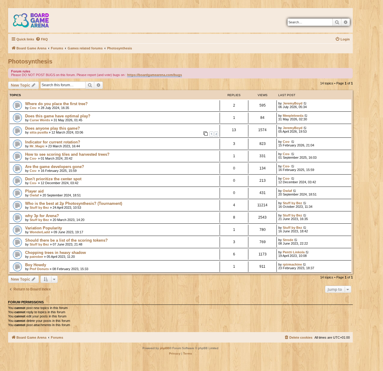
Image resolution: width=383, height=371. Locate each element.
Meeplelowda (293, 115)
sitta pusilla (39, 132)
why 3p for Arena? (42, 215)
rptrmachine (292, 264)
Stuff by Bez (39, 207)
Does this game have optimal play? (57, 116)
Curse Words (40, 120)
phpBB (164, 348)
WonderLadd (40, 232)
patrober (36, 256)
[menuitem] (42, 39)
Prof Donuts (39, 269)
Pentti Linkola (294, 252)
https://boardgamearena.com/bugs (154, 75)
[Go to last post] (305, 103)
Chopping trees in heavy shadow (55, 252)
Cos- (33, 108)
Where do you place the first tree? (56, 104)
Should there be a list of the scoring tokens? (66, 240)
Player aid (34, 191)
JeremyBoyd (293, 103)
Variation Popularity (43, 228)
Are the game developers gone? (54, 166)
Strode (288, 240)
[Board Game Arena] (35, 20)
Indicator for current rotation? (52, 142)
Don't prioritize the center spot (53, 179)
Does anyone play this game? (52, 128)
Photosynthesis (30, 61)
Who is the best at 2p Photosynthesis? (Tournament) (73, 203)
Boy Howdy (35, 265)
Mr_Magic (37, 146)
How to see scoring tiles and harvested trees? (67, 154)
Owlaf (34, 195)
